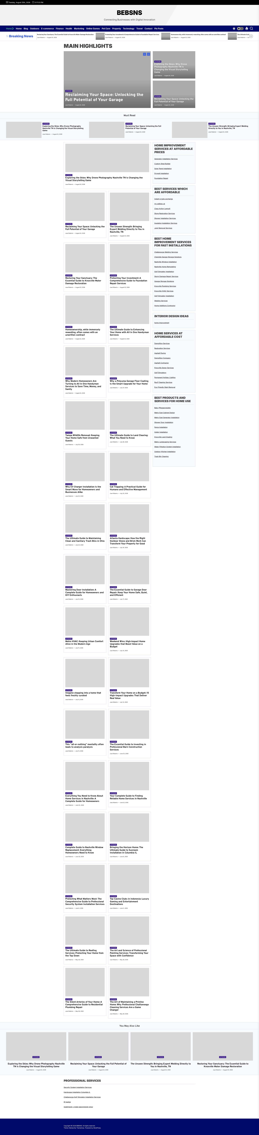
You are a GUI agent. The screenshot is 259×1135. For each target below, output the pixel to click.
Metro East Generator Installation (166, 418)
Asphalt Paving (160, 353)
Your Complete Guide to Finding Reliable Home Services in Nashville (128, 797)
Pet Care (106, 28)
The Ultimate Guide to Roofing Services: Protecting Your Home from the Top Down (84, 953)
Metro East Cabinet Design (164, 413)
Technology (128, 28)
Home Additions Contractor (164, 306)
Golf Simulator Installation (164, 272)
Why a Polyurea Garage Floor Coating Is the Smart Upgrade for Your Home (129, 382)
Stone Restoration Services (164, 213)
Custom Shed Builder (162, 164)
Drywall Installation (161, 173)
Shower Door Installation (163, 422)
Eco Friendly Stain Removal (164, 387)
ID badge (67, 1102)
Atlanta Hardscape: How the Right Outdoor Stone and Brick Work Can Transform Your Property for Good (128, 541)
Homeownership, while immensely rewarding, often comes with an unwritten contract (70, 34)
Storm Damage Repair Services (166, 276)
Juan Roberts (46, 37)
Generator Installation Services (166, 159)
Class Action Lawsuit (162, 209)
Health (69, 28)
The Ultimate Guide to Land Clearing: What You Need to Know (129, 436)
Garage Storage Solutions (164, 281)
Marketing (79, 28)
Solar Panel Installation (163, 169)
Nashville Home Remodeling (165, 267)
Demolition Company (162, 358)
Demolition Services (162, 343)
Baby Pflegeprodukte (162, 408)
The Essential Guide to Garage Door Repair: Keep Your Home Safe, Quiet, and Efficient (128, 593)
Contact (148, 28)
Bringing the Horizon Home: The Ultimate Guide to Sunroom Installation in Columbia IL (126, 850)
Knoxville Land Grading (163, 437)
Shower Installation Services (165, 218)
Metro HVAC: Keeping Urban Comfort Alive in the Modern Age (84, 643)
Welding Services (161, 301)
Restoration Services (162, 348)
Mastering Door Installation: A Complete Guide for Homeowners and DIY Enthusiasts (84, 593)
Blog (26, 28)
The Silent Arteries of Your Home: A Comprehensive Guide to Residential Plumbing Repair (84, 1005)
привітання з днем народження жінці (78, 1107)
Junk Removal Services (163, 228)
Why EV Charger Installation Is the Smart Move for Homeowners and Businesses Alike (83, 490)
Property (116, 28)
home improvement (161, 323)
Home (9, 28)
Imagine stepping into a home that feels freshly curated (83, 694)
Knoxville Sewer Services (164, 368)
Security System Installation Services (78, 1087)
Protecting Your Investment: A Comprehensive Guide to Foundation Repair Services (128, 281)
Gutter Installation (161, 432)
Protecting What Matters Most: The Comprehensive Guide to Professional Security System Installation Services (85, 902)
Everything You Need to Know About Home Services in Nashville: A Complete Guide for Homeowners (84, 799)
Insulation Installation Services (165, 223)
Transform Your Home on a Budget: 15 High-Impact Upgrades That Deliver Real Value (129, 696)
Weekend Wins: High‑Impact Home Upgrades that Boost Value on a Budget (127, 644)
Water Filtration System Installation (167, 447)
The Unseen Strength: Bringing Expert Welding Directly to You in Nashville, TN (228, 127)
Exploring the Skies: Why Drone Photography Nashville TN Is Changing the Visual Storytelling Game (171, 68)
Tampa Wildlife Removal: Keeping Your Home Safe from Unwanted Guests (82, 438)
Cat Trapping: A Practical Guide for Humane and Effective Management (128, 488)
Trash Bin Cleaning (161, 456)
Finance (60, 28)
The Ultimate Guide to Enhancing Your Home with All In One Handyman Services (135, 34)
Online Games (93, 28)
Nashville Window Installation (165, 262)
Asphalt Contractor (161, 363)
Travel (139, 28)
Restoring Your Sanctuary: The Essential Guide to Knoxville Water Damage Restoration (83, 281)
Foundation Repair (161, 178)
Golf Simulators (160, 373)
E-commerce (47, 28)
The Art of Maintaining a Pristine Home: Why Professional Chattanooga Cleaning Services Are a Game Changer (129, 1006)
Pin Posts (158, 28)
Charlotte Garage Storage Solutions (167, 257)
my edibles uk (159, 204)
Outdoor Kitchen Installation (164, 452)
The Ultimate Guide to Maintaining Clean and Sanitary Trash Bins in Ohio (85, 539)
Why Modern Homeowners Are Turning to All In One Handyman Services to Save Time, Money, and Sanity (207, 34)
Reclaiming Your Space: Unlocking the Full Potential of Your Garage (104, 97)
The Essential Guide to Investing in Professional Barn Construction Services (128, 747)
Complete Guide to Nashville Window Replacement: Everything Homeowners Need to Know (84, 850)
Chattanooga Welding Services (166, 252)
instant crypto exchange (163, 199)
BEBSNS (129, 12)
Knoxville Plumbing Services (165, 286)
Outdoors (34, 28)
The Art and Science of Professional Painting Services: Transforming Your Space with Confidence (129, 953)
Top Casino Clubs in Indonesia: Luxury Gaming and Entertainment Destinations (129, 902)
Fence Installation (160, 427)
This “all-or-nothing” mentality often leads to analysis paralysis (84, 745)
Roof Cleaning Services (163, 382)
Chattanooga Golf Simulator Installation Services (82, 1097)
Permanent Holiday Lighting (164, 377)
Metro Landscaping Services (165, 442)
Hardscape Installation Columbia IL (77, 1092)
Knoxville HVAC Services (163, 291)
